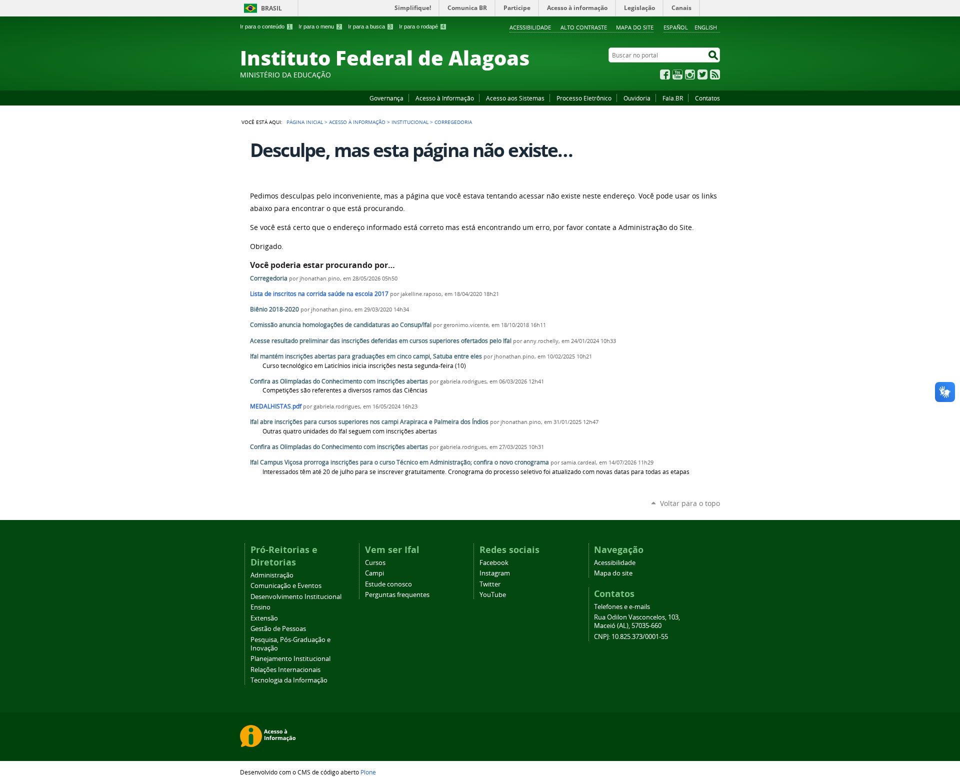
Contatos (707, 98)
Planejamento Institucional (290, 658)
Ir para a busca (370, 27)
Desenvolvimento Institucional (296, 596)
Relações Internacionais (285, 670)
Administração (272, 575)
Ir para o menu (319, 27)
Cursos (375, 562)
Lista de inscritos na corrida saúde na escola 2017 (319, 294)
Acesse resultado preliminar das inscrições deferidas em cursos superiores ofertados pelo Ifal (381, 340)
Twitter (703, 75)
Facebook (665, 75)
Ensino (260, 607)
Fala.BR (672, 98)
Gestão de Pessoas (278, 628)
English (705, 27)
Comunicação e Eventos (286, 586)
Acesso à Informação (445, 98)
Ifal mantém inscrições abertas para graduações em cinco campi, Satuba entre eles (366, 356)
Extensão (264, 618)
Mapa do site (635, 27)
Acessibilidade (530, 27)
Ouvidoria (637, 98)
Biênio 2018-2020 (274, 309)
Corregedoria (269, 278)
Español (676, 27)
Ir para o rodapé (421, 27)
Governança (387, 98)
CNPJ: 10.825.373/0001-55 (631, 636)
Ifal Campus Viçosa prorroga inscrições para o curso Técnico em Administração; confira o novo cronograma (399, 462)
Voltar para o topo (690, 503)
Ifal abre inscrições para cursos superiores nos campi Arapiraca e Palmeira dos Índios (369, 422)
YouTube (677, 75)
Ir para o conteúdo (265, 27)
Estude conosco (388, 584)
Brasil (271, 8)
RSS (715, 75)
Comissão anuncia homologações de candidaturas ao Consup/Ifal (341, 324)
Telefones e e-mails (622, 606)
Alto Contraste (583, 27)
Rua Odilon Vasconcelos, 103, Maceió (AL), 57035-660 (637, 621)
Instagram (690, 75)
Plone (368, 772)
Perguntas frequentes (397, 594)
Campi (374, 573)
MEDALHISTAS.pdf (276, 406)
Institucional (410, 122)
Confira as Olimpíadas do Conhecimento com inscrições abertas (339, 381)
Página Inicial (304, 122)
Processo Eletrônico (584, 98)
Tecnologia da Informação (289, 680)
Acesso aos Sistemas (515, 98)
